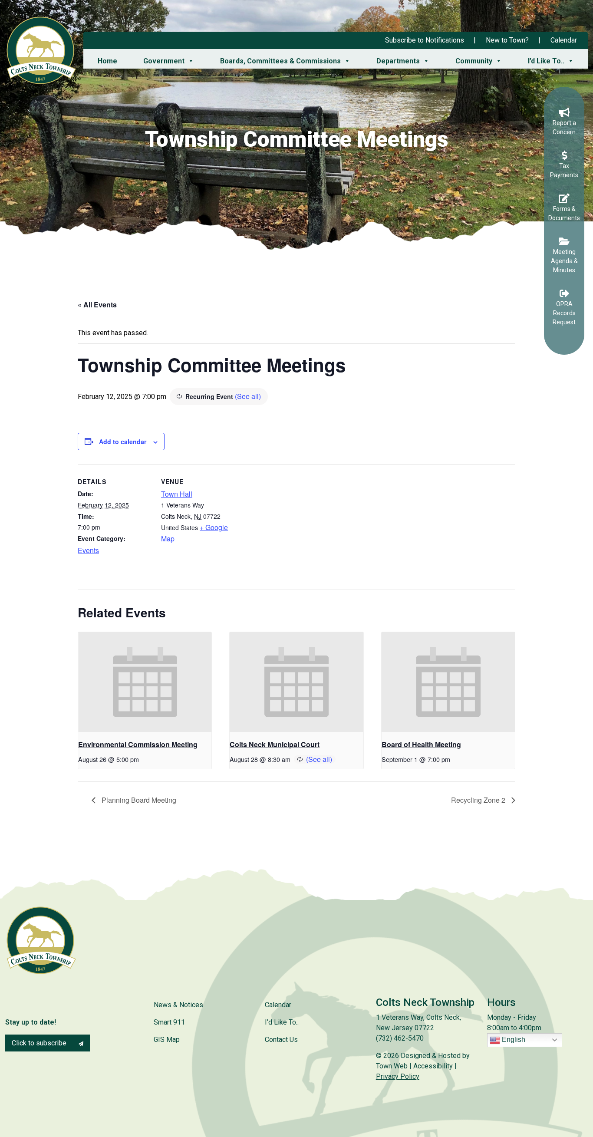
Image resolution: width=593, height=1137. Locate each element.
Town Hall (176, 494)
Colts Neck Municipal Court (275, 744)
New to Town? (507, 40)
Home (107, 61)
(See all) (248, 396)
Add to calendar (122, 441)
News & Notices (178, 1005)
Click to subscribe (40, 1043)
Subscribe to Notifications (424, 40)
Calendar (563, 40)
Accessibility (433, 1066)
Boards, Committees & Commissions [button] (280, 61)
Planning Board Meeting (138, 800)
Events (88, 550)
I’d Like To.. (546, 61)
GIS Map (167, 1039)
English (512, 1039)
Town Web (392, 1066)
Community (473, 61)
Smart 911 (169, 1022)
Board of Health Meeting (421, 744)
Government (163, 61)
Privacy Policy (397, 1076)
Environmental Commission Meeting (138, 744)
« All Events (97, 305)
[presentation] (144, 682)
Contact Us (281, 1039)
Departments (398, 61)
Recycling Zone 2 (479, 800)
